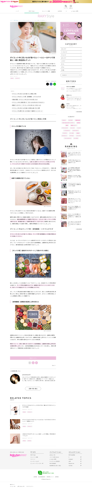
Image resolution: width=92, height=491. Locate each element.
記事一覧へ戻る (33, 388)
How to (12, 78)
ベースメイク (64, 52)
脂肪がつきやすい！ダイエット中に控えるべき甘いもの (26, 105)
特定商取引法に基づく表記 (55, 465)
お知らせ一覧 (52, 455)
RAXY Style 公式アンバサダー (68, 122)
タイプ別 (76, 138)
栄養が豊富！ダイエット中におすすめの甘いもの (25, 99)
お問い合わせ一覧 (20, 486)
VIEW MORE (79, 111)
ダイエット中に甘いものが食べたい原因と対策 (24, 94)
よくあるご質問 (74, 11)
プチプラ (65, 133)
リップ (78, 128)
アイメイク (63, 55)
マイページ (32, 459)
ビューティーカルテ (34, 461)
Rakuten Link (71, 463)
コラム (62, 67)
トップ (17, 11)
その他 (62, 70)
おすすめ (29, 440)
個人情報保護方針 (41, 476)
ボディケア (15, 76)
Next (53, 365)
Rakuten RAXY (16, 6)
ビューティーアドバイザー (36, 463)
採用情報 (57, 476)
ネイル (62, 64)
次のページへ (33, 358)
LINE (70, 461)
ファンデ (78, 135)
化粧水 (78, 133)
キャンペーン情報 (46, 11)
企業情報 (35, 476)
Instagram (71, 459)
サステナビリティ (29, 486)
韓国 (67, 125)
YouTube (70, 465)
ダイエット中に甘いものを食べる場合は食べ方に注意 (26, 108)
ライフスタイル (68, 138)
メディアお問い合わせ (54, 457)
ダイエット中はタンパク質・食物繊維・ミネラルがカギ (26, 96)
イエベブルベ (75, 130)
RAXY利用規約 (53, 463)
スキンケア (63, 49)
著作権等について (50, 476)
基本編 (78, 122)
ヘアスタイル (67, 130)
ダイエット (17, 78)
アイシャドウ (64, 128)
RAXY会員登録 (72, 455)
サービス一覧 (12, 486)
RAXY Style (31, 11)
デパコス (71, 135)
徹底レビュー (73, 125)
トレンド (72, 128)
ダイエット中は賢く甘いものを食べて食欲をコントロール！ (27, 111)
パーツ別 (71, 133)
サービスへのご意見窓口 (55, 461)
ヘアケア (63, 61)
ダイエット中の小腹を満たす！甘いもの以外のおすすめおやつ (28, 102)
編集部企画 (78, 120)
